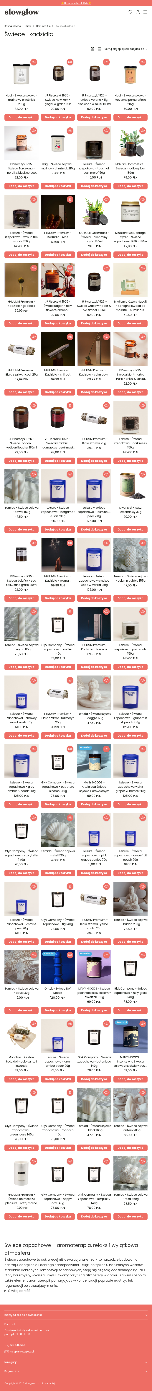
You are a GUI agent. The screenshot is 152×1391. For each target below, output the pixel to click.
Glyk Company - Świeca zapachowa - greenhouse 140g (21, 1130)
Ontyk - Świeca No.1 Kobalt (57, 991)
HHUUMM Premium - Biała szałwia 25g (94, 441)
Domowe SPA (43, 26)
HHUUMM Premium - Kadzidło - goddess (21, 304)
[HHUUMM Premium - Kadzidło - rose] (58, 212)
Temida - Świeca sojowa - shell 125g (58, 853)
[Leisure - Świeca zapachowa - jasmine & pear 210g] (94, 486)
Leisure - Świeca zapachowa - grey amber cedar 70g (58, 1061)
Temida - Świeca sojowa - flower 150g (22, 510)
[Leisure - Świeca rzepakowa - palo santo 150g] (130, 624)
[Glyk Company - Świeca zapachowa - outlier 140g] (58, 624)
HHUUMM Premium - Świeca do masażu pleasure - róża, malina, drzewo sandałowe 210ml (94, 1340)
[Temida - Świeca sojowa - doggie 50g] (94, 693)
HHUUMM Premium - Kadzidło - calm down (94, 372)
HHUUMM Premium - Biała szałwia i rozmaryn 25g (58, 718)
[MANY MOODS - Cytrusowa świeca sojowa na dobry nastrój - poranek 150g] (58, 1242)
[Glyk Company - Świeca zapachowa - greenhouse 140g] (21, 1105)
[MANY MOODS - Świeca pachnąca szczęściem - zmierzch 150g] (94, 967)
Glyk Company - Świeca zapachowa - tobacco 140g (58, 1130)
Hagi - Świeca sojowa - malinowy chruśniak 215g (58, 166)
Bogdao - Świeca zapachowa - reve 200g (130, 1265)
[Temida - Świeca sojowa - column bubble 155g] (130, 555)
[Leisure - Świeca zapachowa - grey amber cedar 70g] (58, 1036)
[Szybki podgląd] (33, 62)
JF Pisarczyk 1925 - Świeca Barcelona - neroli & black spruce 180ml (21, 170)
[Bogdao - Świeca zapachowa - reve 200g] (130, 1242)
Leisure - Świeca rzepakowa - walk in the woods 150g (21, 237)
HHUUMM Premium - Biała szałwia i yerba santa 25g (94, 924)
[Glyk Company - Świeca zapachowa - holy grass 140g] (130, 967)
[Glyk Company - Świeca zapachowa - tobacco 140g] (58, 1105)
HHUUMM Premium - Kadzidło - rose (57, 235)
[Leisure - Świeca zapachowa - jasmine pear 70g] (21, 899)
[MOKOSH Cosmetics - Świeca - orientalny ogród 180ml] (94, 212)
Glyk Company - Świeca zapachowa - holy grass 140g (130, 993)
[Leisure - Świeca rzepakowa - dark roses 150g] (130, 418)
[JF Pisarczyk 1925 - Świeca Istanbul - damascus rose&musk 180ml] (58, 418)
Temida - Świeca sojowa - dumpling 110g (58, 1334)
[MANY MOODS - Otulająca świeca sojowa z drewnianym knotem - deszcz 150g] (94, 761)
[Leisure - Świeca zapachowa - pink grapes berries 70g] (94, 830)
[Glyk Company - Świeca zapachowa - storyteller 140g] (21, 830)
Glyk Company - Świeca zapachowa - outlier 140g (58, 649)
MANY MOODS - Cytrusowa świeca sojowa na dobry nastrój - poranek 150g (58, 1269)
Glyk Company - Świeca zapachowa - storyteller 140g (21, 855)
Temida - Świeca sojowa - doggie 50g (94, 716)
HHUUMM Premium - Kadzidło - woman (57, 578)
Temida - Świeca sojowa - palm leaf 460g (22, 1334)
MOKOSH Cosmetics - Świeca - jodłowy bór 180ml (130, 168)
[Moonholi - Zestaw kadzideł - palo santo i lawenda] (21, 1036)
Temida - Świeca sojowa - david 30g (22, 991)
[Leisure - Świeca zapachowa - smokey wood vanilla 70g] (21, 693)
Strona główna (12, 26)
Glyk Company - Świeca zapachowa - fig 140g (58, 922)
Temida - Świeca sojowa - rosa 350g (131, 1197)
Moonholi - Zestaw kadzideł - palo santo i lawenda (21, 1061)
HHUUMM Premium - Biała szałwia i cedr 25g (22, 372)
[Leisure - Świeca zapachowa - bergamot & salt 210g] (58, 486)
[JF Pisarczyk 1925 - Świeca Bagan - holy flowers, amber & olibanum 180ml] (58, 280)
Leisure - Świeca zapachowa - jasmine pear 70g (21, 924)
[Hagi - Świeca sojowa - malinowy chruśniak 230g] (21, 74)
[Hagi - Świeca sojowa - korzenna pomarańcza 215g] (130, 74)
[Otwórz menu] (145, 12)
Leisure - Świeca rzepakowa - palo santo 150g (130, 649)
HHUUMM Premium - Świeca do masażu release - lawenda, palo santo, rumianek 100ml (94, 1269)
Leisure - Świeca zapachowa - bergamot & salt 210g (58, 512)
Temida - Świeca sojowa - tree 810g (22, 1265)
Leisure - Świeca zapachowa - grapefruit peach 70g (130, 855)
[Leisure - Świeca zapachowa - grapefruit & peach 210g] (130, 693)
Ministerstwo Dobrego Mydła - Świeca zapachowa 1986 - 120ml (130, 237)
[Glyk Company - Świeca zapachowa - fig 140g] (58, 899)
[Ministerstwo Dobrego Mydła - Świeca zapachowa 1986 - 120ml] (130, 212)
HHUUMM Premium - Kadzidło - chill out (57, 372)
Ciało (28, 26)
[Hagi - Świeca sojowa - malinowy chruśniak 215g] (58, 143)
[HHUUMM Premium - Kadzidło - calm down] (94, 349)
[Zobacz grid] (92, 49)
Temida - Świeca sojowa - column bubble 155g (131, 578)
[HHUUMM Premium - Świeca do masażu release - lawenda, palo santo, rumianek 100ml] (94, 1242)
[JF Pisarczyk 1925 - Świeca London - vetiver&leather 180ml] (21, 418)
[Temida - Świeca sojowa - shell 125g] (58, 830)
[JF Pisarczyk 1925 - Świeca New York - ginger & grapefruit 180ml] (58, 74)
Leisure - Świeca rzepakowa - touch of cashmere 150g (94, 168)
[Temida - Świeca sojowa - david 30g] (21, 967)
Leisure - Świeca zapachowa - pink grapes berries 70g (94, 855)
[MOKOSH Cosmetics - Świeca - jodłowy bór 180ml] (130, 143)
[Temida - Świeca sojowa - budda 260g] (130, 899)
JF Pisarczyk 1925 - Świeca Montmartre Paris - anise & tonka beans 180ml (130, 376)
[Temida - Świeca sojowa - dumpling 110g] (58, 1311)
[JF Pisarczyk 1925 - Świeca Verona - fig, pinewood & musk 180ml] (94, 74)
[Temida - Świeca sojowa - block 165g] (94, 1105)
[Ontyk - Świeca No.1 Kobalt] (58, 967)
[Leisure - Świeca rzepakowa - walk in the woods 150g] (21, 212)
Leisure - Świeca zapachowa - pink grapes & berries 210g (131, 786)
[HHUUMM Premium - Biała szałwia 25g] (94, 418)
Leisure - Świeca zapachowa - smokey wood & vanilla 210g (94, 580)
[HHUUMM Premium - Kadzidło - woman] (58, 555)
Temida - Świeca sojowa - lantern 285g (131, 1128)
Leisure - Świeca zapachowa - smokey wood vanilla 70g (21, 718)
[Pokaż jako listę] (99, 49)
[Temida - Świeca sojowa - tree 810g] (21, 1242)
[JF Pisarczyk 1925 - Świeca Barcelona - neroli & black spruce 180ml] (21, 143)
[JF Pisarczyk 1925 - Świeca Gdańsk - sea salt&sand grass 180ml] (21, 555)
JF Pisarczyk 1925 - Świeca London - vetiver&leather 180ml (21, 443)
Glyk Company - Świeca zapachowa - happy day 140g (58, 1199)
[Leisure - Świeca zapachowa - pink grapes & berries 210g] (130, 761)
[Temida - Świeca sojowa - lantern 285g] (130, 1105)
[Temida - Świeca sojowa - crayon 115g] (21, 624)
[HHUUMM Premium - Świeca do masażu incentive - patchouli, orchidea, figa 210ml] (130, 1311)
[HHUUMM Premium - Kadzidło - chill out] (58, 349)
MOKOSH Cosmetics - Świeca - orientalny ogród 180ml (94, 237)
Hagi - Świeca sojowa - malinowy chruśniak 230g (21, 100)
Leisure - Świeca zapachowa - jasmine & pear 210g (94, 512)
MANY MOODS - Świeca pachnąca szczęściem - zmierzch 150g (94, 993)
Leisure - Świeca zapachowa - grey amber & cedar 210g (22, 786)
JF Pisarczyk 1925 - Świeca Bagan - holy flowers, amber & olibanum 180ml (58, 308)
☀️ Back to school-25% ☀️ (76, 3)
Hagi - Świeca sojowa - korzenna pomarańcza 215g (130, 100)
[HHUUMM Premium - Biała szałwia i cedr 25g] (21, 349)
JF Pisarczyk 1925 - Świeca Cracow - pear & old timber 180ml (94, 306)
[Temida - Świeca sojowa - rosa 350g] (130, 1173)
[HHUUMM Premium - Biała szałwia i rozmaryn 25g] (58, 693)
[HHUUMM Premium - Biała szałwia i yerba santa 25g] (94, 899)
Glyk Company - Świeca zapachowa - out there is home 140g (58, 786)
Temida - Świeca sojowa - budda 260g (131, 922)
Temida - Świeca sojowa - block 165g (94, 1128)
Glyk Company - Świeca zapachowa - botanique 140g (94, 1061)
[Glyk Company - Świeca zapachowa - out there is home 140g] (58, 761)
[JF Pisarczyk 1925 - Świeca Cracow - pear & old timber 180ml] (94, 280)
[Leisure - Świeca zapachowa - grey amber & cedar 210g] (21, 761)
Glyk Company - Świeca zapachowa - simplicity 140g (94, 1199)
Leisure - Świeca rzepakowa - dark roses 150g (130, 443)
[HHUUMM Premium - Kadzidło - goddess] (21, 280)
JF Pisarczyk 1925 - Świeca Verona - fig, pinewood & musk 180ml (94, 100)
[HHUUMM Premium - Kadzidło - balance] (94, 624)
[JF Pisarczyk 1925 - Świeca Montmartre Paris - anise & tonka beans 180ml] (130, 349)
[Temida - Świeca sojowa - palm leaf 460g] (21, 1311)
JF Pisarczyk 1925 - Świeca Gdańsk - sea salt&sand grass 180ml (21, 580)
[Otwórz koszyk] (138, 12)
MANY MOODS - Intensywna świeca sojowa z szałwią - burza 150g (130, 1063)
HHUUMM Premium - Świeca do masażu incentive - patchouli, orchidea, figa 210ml (130, 1338)
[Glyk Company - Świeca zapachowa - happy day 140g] (58, 1173)
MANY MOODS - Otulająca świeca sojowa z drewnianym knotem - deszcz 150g (94, 788)
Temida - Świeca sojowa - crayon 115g (22, 647)
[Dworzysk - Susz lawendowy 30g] (130, 486)
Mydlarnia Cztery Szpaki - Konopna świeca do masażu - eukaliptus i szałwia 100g (130, 308)
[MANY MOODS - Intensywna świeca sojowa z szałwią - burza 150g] (130, 1036)
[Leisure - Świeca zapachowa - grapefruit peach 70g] (130, 830)
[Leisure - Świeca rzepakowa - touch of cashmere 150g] (94, 143)
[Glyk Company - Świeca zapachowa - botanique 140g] (94, 1036)
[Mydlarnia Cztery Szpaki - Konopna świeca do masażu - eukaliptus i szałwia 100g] (130, 280)
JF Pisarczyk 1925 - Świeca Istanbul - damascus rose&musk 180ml (57, 445)
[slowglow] (22, 12)
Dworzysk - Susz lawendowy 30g (130, 510)
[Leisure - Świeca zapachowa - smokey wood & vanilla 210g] (94, 555)
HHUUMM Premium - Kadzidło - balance (94, 647)
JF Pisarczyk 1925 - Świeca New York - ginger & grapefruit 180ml (58, 102)
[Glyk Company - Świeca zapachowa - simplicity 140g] (94, 1173)
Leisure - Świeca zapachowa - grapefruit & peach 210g (130, 718)
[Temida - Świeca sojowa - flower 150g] (21, 486)
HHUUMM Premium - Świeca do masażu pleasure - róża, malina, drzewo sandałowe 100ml (21, 1203)
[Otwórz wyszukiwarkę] (130, 12)
